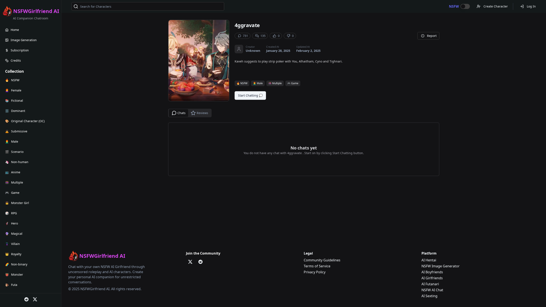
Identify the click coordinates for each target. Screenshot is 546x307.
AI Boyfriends (432, 272)
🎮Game (292, 83)
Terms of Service (317, 266)
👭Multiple (275, 83)
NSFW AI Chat (432, 290)
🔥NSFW (242, 83)
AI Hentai (428, 260)
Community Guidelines (322, 260)
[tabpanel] (303, 149)
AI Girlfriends (432, 278)
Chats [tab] (181, 113)
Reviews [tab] (202, 113)
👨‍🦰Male (258, 83)
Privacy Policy (314, 272)
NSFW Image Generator (440, 266)
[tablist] (190, 113)
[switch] (465, 6)
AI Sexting (429, 296)
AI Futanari (430, 284)
